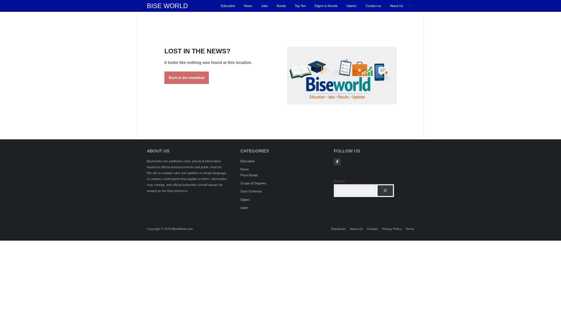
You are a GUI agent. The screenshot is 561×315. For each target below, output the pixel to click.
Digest (245, 199)
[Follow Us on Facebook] (337, 161)
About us (356, 229)
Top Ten (300, 6)
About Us (396, 6)
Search (339, 181)
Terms (410, 229)
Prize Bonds (249, 175)
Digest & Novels (326, 6)
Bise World (167, 5)
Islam (244, 208)
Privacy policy (391, 229)
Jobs (264, 6)
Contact (372, 229)
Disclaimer (338, 229)
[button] (411, 6)
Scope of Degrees (253, 183)
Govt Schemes (251, 191)
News (248, 6)
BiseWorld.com (182, 229)
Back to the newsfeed (186, 78)
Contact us (373, 6)
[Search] (385, 190)
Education (228, 6)
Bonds (281, 6)
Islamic (351, 6)
